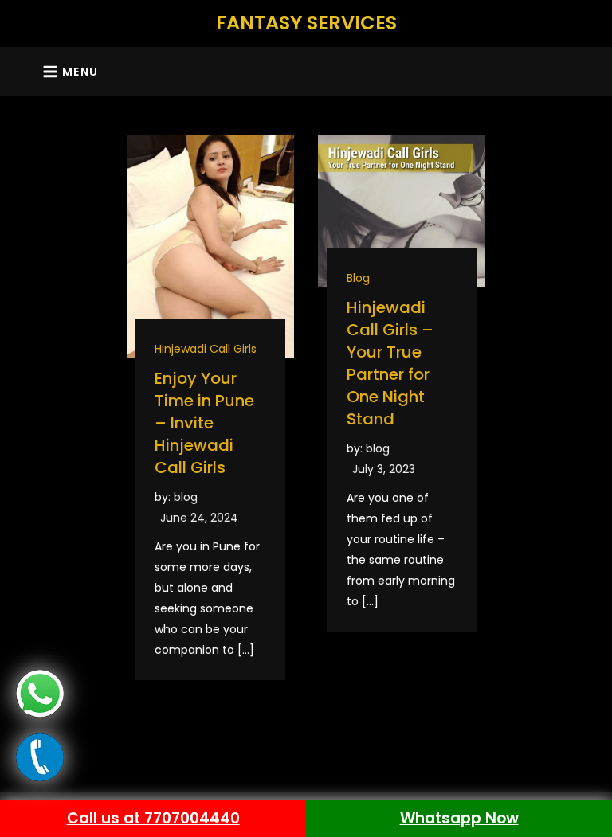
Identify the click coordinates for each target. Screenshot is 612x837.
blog (186, 497)
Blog (358, 278)
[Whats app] (40, 693)
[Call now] (40, 757)
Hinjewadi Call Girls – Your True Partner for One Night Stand (390, 363)
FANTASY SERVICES (306, 23)
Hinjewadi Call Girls (206, 349)
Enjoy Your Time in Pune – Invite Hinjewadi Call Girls (204, 423)
